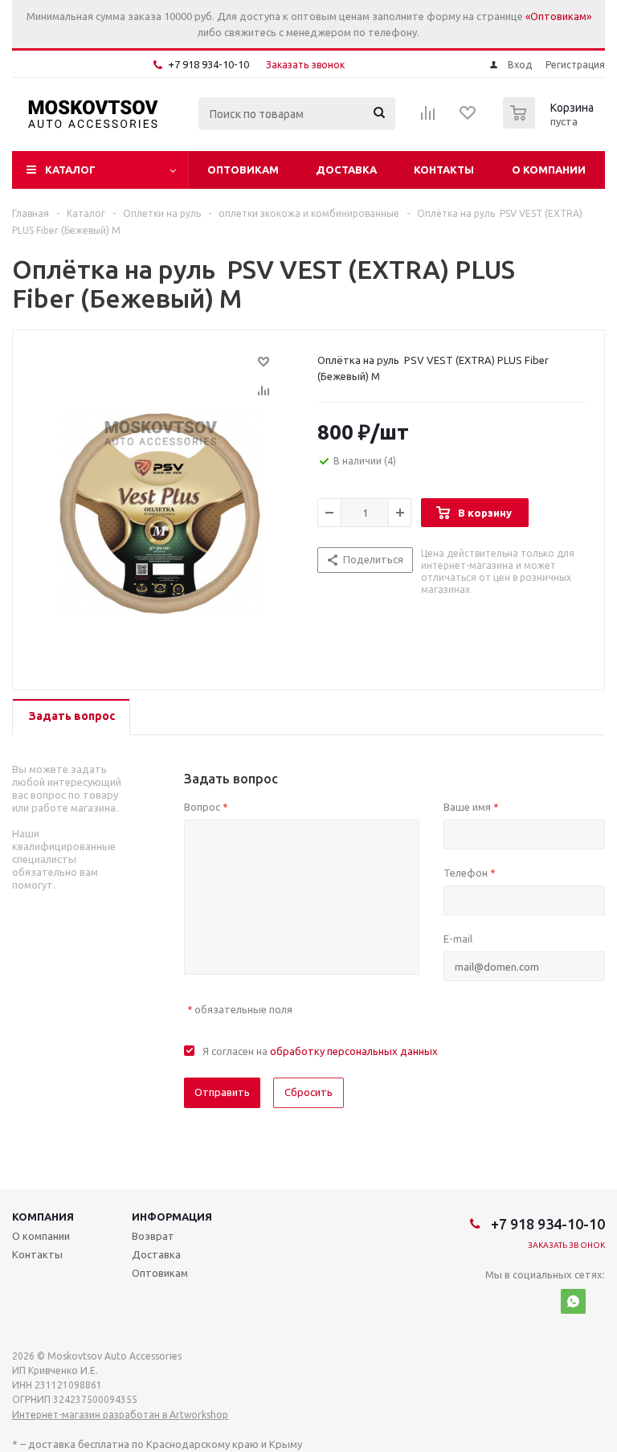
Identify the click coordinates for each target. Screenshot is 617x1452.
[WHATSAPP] (573, 1301)
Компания (43, 1216)
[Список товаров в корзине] (550, 124)
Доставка (346, 169)
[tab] (71, 717)
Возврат (153, 1235)
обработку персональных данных (354, 1051)
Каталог (70, 169)
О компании (549, 169)
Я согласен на (320, 1051)
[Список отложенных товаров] (468, 118)
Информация (172, 1216)
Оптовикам (243, 169)
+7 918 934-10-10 (208, 64)
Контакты (444, 169)
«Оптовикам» (558, 16)
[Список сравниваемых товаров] (428, 118)
